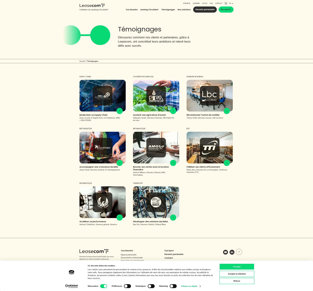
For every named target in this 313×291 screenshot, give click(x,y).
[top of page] (239, 252)
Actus (204, 3)
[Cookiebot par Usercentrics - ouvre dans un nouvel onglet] (71, 286)
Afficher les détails (189, 286)
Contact (218, 3)
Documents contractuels (132, 257)
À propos (186, 3)
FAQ (211, 3)
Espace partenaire (128, 254)
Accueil (82, 61)
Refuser (237, 281)
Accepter (237, 267)
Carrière (196, 3)
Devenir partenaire (205, 9)
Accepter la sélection (237, 274)
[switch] (127, 286)
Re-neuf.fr (226, 9)
